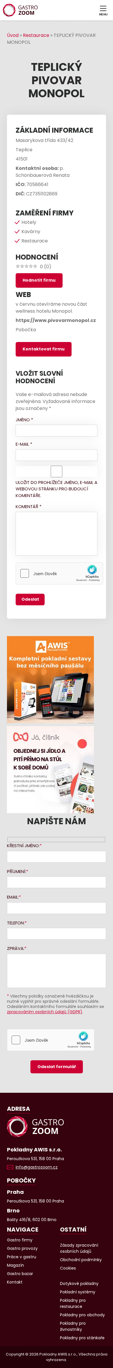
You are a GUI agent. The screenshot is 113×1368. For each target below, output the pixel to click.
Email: (13, 897)
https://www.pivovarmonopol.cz (56, 320)
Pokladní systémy (77, 1292)
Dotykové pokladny (79, 1283)
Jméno (24, 420)
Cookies (68, 1268)
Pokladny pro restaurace (73, 1303)
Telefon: (16, 923)
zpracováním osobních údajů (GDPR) (44, 1012)
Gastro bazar (20, 1274)
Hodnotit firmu (39, 280)
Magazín (15, 1265)
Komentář (28, 506)
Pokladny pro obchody (82, 1315)
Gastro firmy (19, 1240)
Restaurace (36, 35)
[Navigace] (103, 10)
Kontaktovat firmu (44, 349)
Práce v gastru (21, 1257)
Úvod (13, 35)
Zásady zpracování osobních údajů (79, 1248)
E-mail (24, 444)
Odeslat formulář (56, 1067)
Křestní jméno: (23, 846)
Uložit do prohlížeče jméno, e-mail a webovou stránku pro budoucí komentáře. (56, 488)
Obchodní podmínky (81, 1260)
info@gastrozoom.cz (37, 1167)
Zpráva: (15, 948)
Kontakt (15, 1282)
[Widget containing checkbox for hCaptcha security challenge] (59, 573)
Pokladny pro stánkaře (82, 1338)
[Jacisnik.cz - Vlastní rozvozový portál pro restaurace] (56, 769)
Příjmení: (16, 871)
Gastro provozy (22, 1248)
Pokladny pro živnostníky (73, 1326)
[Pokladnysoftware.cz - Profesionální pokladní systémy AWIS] (56, 679)
